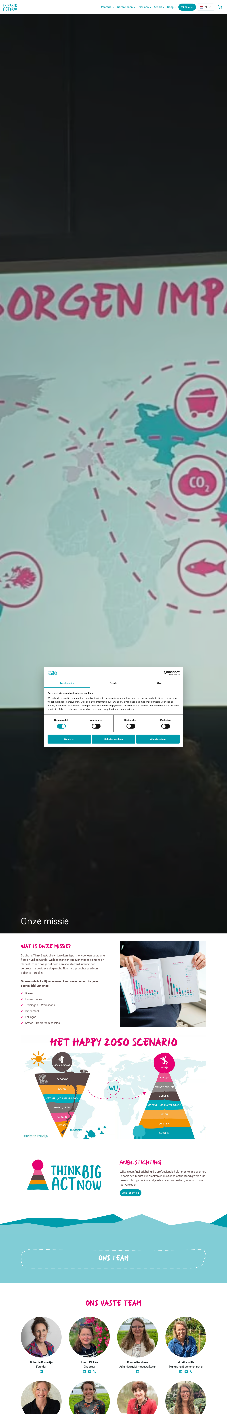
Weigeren (69, 739)
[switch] (96, 726)
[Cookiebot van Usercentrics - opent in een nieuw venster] (166, 672)
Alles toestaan (158, 739)
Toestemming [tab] (67, 683)
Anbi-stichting (130, 1192)
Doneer (189, 7)
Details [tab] (113, 683)
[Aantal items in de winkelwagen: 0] (220, 7)
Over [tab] (159, 683)
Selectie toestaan (113, 739)
